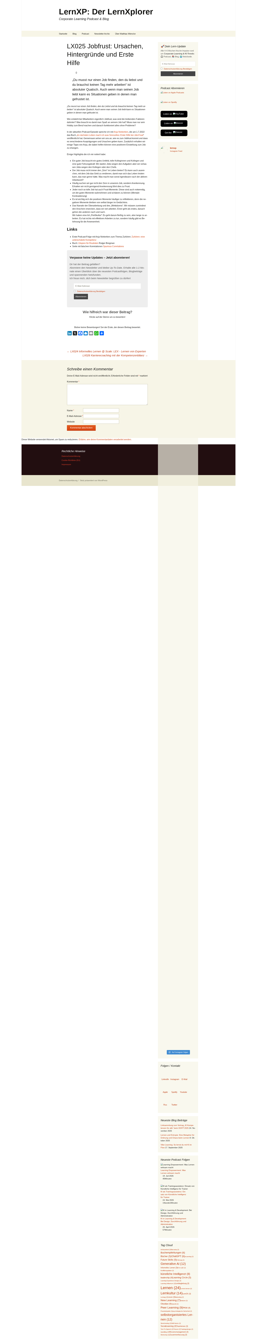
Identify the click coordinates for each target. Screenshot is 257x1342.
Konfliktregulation (167, 1270)
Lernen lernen (186, 1288)
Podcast (85, 34)
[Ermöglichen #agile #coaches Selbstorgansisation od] (182, 757)
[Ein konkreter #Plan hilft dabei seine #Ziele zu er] (192, 188)
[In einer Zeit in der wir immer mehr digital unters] (182, 832)
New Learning (170, 1300)
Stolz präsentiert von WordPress (93, 480)
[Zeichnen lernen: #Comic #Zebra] (182, 906)
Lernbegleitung (182, 1283)
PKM (186, 1308)
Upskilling (165, 1332)
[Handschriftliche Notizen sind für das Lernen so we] (173, 842)
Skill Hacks (176, 1323)
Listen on (168, 114)
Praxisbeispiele (167, 1311)
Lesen (171, 1297)
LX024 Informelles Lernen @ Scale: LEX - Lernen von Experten (106, 351)
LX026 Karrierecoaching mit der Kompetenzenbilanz (115, 355)
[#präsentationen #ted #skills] (192, 611)
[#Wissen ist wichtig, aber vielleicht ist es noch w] (182, 182)
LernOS (186, 1294)
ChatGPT (178, 1256)
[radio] (99, 322)
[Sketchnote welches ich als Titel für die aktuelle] (192, 946)
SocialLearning (168, 1326)
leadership (167, 1277)
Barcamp (175, 1249)
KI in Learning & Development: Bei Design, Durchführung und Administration (173, 1221)
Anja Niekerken (121, 132)
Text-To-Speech (167, 1329)
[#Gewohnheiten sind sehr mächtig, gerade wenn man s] (173, 973)
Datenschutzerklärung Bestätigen (91, 291)
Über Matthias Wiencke (125, 34)
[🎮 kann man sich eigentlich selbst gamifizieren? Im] (182, 668)
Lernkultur (171, 1293)
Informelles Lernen (169, 1268)
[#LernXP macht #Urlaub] (192, 736)
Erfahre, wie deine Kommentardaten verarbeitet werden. (105, 439)
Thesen (177, 1329)
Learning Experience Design (171, 1280)
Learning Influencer (168, 1283)
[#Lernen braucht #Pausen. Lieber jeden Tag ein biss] (173, 748)
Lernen (171, 1288)
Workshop (165, 1335)
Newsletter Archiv (102, 34)
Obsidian (166, 1304)
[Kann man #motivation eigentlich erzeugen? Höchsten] (164, 651)
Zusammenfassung (178, 1335)
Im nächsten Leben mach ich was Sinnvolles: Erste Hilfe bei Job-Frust (110, 135)
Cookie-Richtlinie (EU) (71, 460)
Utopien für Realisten (88, 243)
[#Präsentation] (164, 788)
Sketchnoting (166, 1323)
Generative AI (173, 1263)
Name (70, 410)
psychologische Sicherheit (182, 1311)
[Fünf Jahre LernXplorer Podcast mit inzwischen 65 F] (164, 380)
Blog (74, 34)
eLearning (189, 1256)
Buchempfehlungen (173, 1252)
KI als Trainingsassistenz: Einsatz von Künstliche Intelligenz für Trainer (173, 1194)
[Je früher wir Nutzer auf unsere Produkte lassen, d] (192, 832)
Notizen (184, 1300)
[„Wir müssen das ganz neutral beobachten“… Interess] (164, 757)
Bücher (166, 1256)
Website (71, 422)
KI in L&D (181, 1268)
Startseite (63, 34)
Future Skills (169, 1260)
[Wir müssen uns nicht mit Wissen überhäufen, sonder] (173, 640)
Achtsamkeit (166, 1249)
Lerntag (164, 1297)
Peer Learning (172, 1307)
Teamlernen (182, 1326)
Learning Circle (182, 1277)
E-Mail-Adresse (75, 416)
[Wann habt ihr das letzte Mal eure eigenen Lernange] (173, 177)
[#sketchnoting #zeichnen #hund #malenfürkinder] (164, 907)
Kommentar (73, 382)
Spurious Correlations (113, 246)
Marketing (179, 1297)
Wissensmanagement (178, 1332)
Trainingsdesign (187, 1329)
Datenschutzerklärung (71, 456)
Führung (180, 1260)
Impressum (66, 464)
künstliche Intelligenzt (175, 1273)
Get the (169, 133)
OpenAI (175, 1304)
